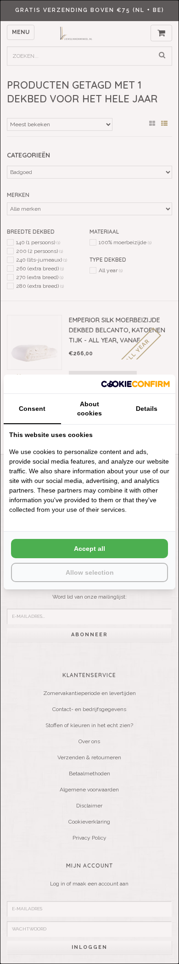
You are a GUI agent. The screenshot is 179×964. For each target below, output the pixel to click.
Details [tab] (146, 408)
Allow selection (90, 572)
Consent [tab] (32, 408)
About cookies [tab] (89, 408)
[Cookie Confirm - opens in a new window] (135, 384)
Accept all (89, 548)
